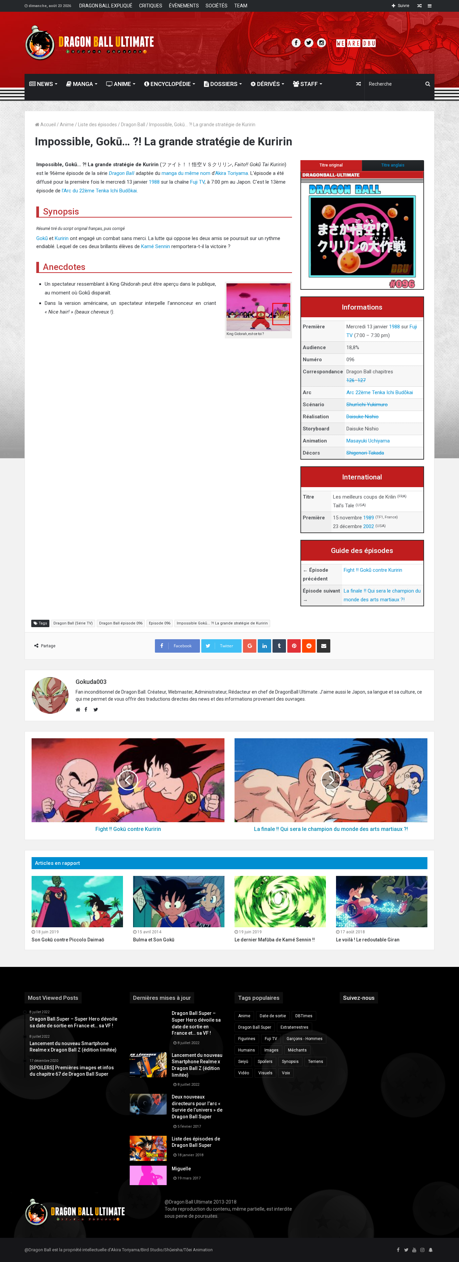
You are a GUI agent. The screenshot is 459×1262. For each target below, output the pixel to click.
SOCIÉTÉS (216, 5)
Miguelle (181, 1168)
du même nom (194, 173)
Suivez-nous (359, 997)
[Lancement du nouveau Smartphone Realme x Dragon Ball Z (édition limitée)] (148, 1064)
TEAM (240, 5)
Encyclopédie (170, 84)
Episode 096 (159, 623)
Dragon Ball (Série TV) (73, 623)
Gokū (42, 238)
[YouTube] (414, 1250)
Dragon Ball (133, 124)
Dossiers (223, 84)
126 (350, 380)
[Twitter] (406, 1250)
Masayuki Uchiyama (368, 441)
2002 (368, 526)
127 (362, 380)
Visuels (265, 1073)
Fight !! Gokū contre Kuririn (373, 570)
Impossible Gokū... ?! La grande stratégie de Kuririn (222, 623)
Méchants (297, 1050)
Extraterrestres (294, 1027)
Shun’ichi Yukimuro (367, 405)
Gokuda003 (91, 681)
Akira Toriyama (231, 173)
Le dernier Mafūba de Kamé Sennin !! (275, 939)
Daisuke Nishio (362, 417)
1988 (394, 327)
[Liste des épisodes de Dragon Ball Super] (148, 1148)
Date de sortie (273, 1016)
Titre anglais (393, 165)
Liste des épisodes (97, 124)
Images (271, 1050)
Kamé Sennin (155, 246)
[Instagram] (422, 1250)
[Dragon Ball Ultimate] (90, 42)
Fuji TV (197, 182)
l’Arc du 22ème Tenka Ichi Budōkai (99, 191)
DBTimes (303, 1016)
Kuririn (62, 238)
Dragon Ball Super (254, 1027)
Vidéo (243, 1073)
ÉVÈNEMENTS (184, 5)
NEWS (44, 84)
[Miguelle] (148, 1175)
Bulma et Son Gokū (153, 939)
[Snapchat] (430, 1250)
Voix (286, 1073)
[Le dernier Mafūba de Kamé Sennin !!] (280, 901)
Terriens (315, 1061)
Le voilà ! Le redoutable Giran (368, 939)
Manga (82, 84)
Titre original (331, 165)
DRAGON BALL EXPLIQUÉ (105, 5)
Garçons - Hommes (305, 1038)
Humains (246, 1050)
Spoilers (265, 1061)
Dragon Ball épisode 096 (120, 623)
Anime (122, 84)
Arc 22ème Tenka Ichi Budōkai (379, 392)
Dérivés (268, 84)
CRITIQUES (150, 5)
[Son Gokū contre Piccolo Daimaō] (77, 901)
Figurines (246, 1038)
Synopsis (290, 1061)
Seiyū (243, 1061)
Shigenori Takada (365, 453)
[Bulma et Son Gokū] (178, 901)
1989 (368, 518)
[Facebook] (398, 1250)
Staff (308, 84)
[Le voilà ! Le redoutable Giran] (381, 901)
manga (169, 173)
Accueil (47, 124)
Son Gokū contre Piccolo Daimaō (68, 939)
